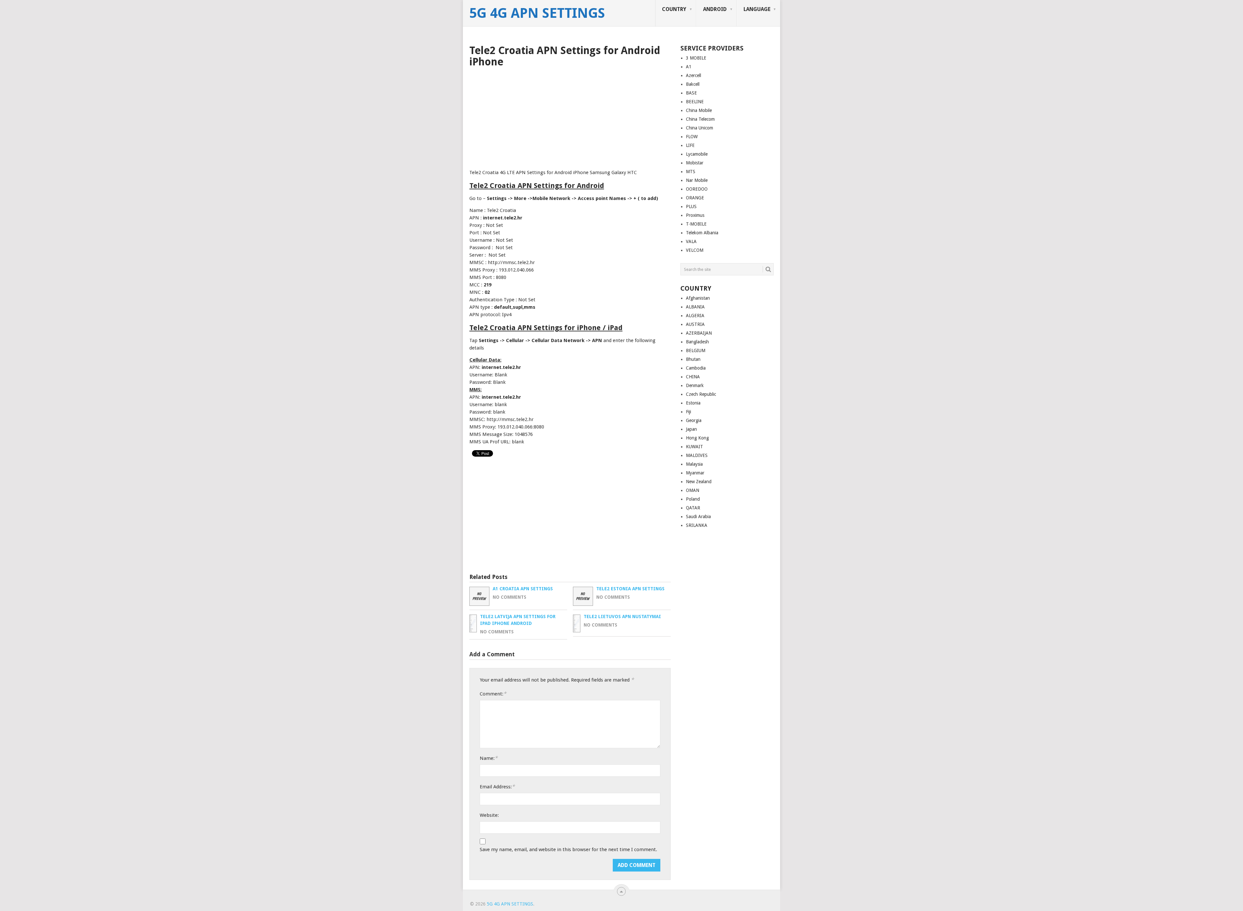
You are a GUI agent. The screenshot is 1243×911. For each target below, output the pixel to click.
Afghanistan (698, 298)
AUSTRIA (695, 324)
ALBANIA (695, 306)
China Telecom (700, 119)
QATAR (693, 507)
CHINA (693, 376)
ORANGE (695, 197)
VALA (691, 241)
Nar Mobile (697, 180)
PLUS (691, 206)
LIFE (690, 145)
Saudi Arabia (698, 516)
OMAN (692, 490)
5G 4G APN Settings (537, 13)
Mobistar (694, 162)
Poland (693, 499)
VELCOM (694, 250)
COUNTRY (674, 9)
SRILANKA (696, 525)
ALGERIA (695, 315)
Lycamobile (697, 154)
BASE (691, 92)
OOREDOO (697, 189)
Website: (489, 815)
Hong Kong (697, 437)
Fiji (688, 411)
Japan (691, 429)
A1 (688, 66)
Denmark (695, 385)
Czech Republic (701, 394)
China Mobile (699, 110)
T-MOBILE (696, 224)
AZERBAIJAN (699, 333)
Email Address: (497, 786)
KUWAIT (694, 446)
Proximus (695, 215)
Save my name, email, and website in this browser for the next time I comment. (568, 849)
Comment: (493, 694)
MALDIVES (697, 455)
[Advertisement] (570, 116)
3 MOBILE (696, 58)
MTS (690, 171)
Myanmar (695, 472)
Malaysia (694, 464)
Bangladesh (697, 341)
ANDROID (715, 9)
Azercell (693, 75)
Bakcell (693, 84)
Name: (489, 758)
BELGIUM (695, 350)
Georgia (693, 420)
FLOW (692, 136)
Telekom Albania (702, 232)
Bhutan (693, 359)
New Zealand (698, 481)
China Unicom (699, 127)
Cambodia (696, 368)
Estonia (693, 403)
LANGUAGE (757, 9)
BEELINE (695, 101)
